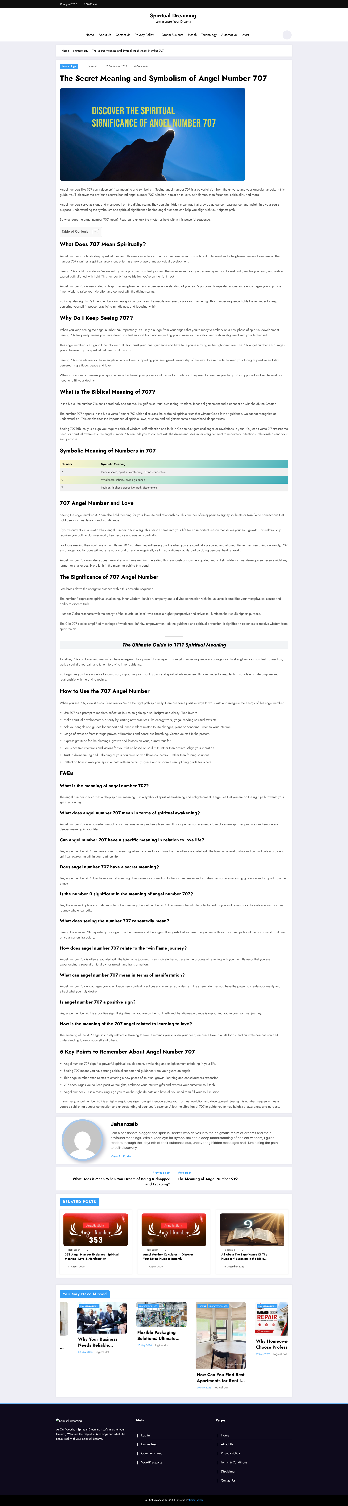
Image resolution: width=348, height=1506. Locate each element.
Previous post (161, 1172)
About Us (105, 34)
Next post (184, 1172)
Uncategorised (72, 1306)
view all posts (121, 1156)
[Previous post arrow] (61, 1179)
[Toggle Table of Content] (94, 232)
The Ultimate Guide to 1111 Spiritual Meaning (174, 644)
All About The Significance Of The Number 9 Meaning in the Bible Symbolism (244, 1257)
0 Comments (141, 66)
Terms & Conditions (234, 1462)
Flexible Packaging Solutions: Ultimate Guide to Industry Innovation (139, 1335)
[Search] (275, 35)
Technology (209, 34)
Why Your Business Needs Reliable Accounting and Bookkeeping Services (84, 1342)
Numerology (69, 66)
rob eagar (74, 1249)
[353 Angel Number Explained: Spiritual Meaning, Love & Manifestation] (95, 1229)
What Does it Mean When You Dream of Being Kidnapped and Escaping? (121, 1182)
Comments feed (151, 1453)
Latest (245, 34)
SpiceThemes (196, 1500)
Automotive (229, 34)
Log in (145, 1435)
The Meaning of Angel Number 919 (208, 1179)
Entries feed (149, 1444)
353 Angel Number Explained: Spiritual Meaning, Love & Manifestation (92, 1257)
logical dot (85, 1352)
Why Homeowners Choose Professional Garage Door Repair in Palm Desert (262, 1344)
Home (90, 34)
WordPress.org (151, 1462)
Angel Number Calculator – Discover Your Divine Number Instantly (168, 1257)
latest (185, 1306)
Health (192, 34)
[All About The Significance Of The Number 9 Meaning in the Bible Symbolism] (252, 1229)
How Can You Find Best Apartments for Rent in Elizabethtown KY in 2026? (203, 1378)
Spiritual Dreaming (173, 15)
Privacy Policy (144, 34)
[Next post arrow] (286, 1179)
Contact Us (123, 34)
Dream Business (172, 34)
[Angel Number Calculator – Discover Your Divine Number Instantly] (174, 1229)
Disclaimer (228, 1471)
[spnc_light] (287, 34)
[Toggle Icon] (59, 35)
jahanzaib (93, 66)
